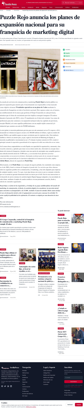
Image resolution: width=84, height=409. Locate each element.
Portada (8, 7)
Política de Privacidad (49, 375)
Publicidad (67, 390)
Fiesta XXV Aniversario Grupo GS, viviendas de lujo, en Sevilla (63, 336)
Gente (37, 7)
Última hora (15, 7)
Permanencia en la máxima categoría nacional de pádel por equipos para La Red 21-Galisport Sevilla (46, 281)
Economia (16, 10)
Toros (50, 7)
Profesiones (75, 7)
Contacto (45, 384)
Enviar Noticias (68, 395)
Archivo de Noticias (27, 393)
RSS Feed (24, 396)
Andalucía (30, 7)
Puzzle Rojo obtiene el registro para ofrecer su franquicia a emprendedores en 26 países (8, 257)
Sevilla (23, 7)
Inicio (1, 10)
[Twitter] (5, 386)
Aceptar (79, 404)
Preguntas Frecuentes (70, 392)
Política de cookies (31, 407)
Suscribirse (73, 381)
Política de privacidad (75, 387)
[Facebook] (2, 386)
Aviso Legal (46, 382)
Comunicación (59, 7)
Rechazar (70, 404)
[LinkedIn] (11, 386)
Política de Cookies (48, 377)
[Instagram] (8, 386)
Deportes (44, 7)
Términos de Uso (47, 380)
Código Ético (46, 373)
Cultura (67, 7)
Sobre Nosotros (47, 370)
